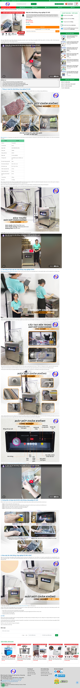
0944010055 (43, 29)
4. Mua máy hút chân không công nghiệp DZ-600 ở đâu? (13, 85)
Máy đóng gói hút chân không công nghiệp (9, 271)
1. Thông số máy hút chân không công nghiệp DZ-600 (12, 81)
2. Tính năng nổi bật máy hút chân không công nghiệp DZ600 (13, 83)
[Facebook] (55, 671)
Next (78, 653)
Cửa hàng (35, 7)
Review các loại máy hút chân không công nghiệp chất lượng (72, 55)
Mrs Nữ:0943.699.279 (15, 680)
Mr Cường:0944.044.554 (13, 681)
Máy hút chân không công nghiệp (11, 9)
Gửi (56, 635)
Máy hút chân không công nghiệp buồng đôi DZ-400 (19, 605)
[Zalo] (61, 671)
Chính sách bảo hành (31, 672)
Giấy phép (29, 675)
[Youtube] (58, 671)
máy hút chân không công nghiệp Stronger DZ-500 (16, 463)
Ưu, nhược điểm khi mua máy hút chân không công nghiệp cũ (72, 73)
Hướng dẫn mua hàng (44, 670)
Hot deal (48, 7)
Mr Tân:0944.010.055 (6, 680)
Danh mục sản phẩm (6, 7)
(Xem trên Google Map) (17, 678)
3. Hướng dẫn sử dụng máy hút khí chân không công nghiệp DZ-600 (15, 84)
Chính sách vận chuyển (31, 673)
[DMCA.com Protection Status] (56, 681)
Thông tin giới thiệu (30, 670)
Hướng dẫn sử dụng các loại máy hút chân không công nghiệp (72, 49)
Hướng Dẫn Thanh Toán (45, 672)
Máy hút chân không (65, 82)
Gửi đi (57, 31)
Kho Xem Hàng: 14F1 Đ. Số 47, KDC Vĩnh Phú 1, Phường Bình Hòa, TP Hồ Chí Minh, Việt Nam (64, 0)
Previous (2, 653)
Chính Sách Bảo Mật (44, 675)
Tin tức (60, 7)
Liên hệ (73, 7)
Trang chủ (23, 7)
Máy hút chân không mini (66, 86)
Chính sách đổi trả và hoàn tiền (46, 673)
